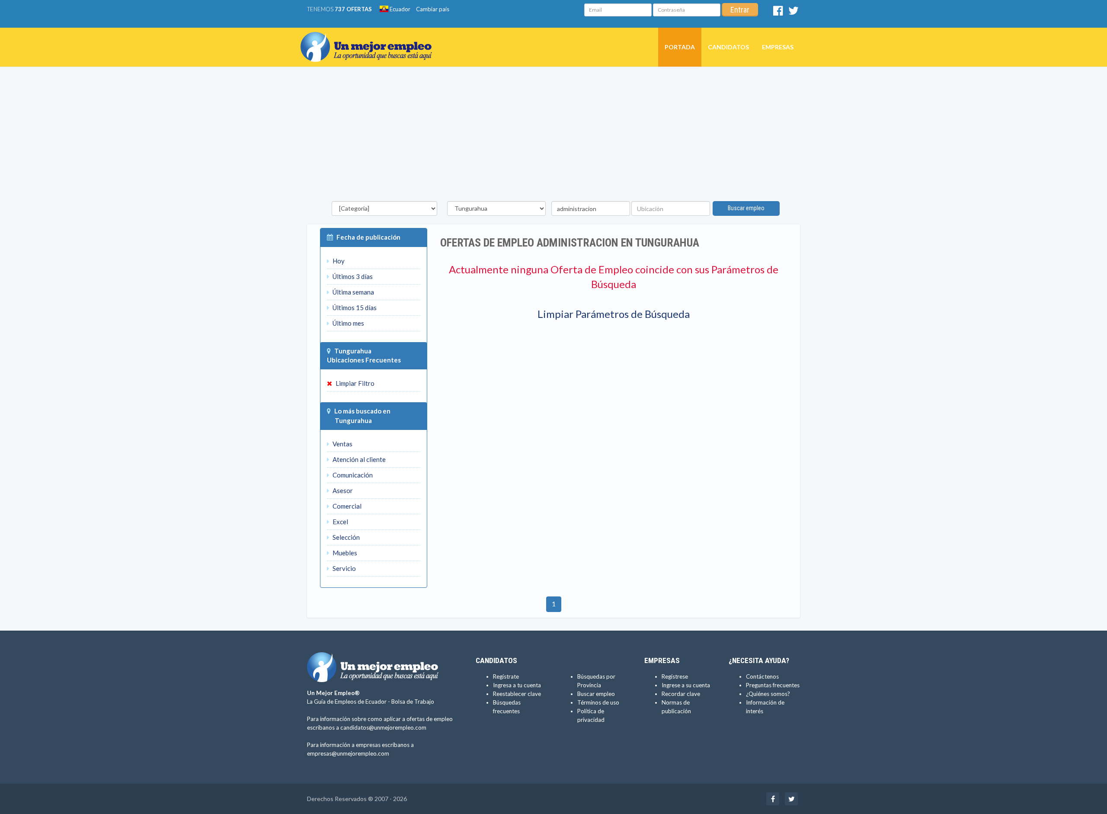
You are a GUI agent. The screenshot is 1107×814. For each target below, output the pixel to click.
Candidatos (728, 47)
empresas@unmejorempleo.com (348, 753)
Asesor (342, 490)
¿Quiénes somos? (768, 693)
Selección (345, 537)
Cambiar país (432, 9)
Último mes (347, 323)
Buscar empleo (746, 208)
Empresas (777, 47)
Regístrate (506, 676)
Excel (339, 522)
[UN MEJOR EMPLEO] (369, 38)
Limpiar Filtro (354, 383)
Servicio (343, 568)
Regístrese (675, 676)
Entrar (739, 9)
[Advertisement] (553, 136)
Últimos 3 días (352, 276)
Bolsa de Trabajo (412, 701)
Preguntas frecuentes (773, 685)
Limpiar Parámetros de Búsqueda (614, 314)
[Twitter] (793, 12)
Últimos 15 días (354, 307)
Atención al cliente (358, 459)
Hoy (338, 261)
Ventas (341, 444)
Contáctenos (762, 676)
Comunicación (352, 475)
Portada (680, 47)
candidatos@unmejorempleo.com (383, 727)
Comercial (346, 506)
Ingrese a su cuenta (686, 685)
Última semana (352, 292)
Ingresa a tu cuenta (517, 685)
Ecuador (399, 9)
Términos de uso (598, 702)
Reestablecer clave (517, 693)
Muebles (344, 553)
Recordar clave (681, 693)
